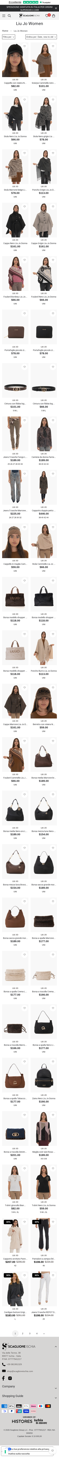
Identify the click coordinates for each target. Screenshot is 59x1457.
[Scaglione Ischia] (29, 15)
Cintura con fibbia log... (15, 403)
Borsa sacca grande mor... (43, 884)
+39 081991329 (14, 1364)
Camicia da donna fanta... (44, 457)
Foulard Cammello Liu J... (15, 778)
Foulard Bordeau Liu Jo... (15, 297)
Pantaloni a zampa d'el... (43, 1259)
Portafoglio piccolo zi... (15, 350)
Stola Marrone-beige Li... (15, 190)
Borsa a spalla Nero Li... (44, 1045)
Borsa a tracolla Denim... (15, 1152)
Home (5, 30)
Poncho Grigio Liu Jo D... (43, 190)
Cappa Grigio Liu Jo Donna (43, 243)
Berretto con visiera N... (44, 724)
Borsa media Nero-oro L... (15, 831)
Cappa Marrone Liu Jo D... (15, 724)
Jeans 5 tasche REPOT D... (43, 1312)
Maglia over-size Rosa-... (43, 1152)
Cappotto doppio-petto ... (44, 510)
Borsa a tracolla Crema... (43, 991)
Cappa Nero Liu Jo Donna (15, 243)
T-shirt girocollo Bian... (15, 1205)
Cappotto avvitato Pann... (15, 1259)
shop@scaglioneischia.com (20, 1371)
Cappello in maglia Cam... (15, 564)
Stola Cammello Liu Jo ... (43, 564)
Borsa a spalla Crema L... (15, 991)
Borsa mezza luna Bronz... (15, 884)
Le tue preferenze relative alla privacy (30, 1449)
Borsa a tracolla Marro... (15, 1045)
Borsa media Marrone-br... (43, 778)
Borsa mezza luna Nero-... (44, 831)
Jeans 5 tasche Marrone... (15, 510)
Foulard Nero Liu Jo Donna (43, 297)
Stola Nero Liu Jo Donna (15, 136)
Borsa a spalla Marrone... (44, 938)
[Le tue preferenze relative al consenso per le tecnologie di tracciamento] (5, 1452)
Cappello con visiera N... (15, 83)
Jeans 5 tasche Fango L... (15, 457)
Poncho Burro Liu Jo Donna (44, 671)
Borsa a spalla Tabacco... (15, 1098)
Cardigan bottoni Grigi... (15, 1312)
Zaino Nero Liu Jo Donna (43, 1098)
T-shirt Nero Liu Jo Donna (44, 1205)
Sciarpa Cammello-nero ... (44, 83)
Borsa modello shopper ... (15, 617)
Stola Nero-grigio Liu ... (43, 136)
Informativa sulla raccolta (16, 1453)
